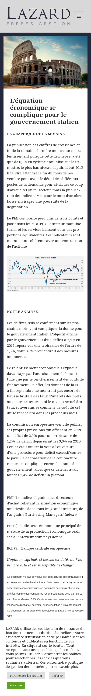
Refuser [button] (57, 675)
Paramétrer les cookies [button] (26, 675)
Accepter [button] (16, 685)
